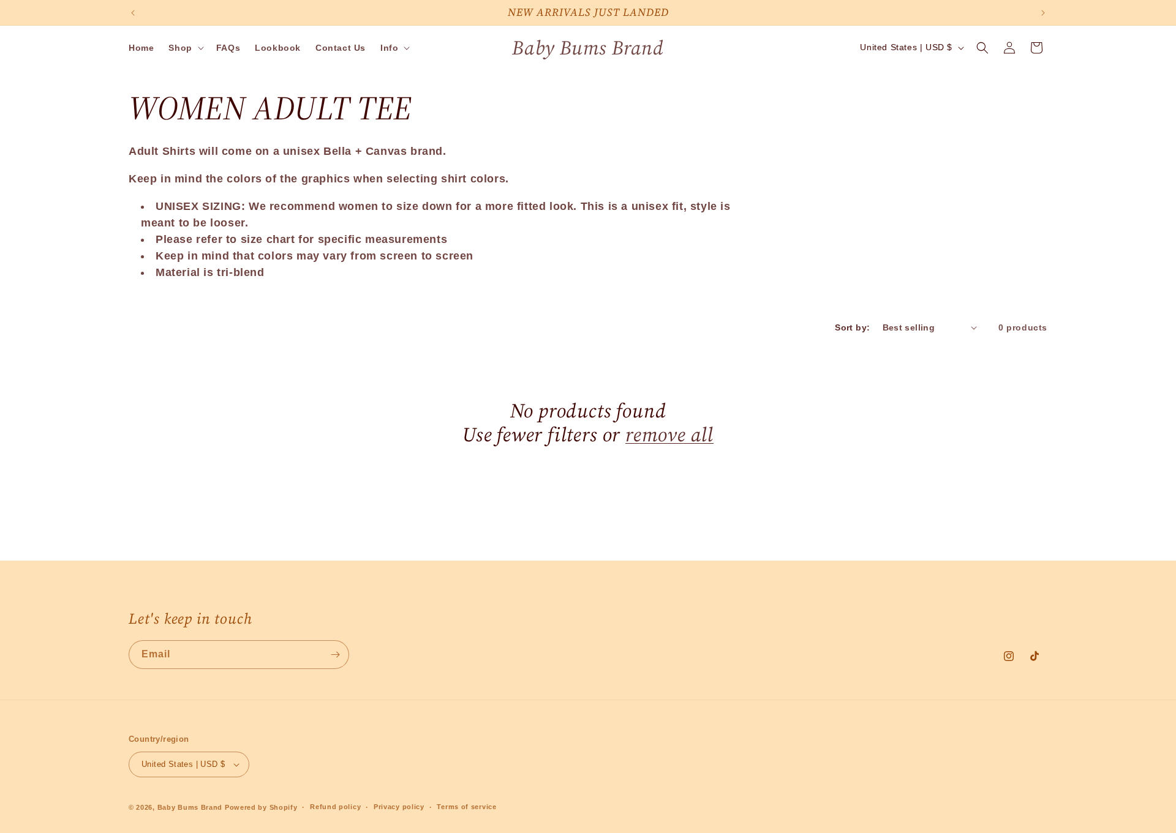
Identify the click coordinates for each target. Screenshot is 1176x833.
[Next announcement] (1043, 12)
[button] (184, 48)
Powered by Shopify (261, 807)
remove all (669, 434)
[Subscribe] (335, 654)
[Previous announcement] (132, 12)
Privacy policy (399, 806)
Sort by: (852, 327)
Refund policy (335, 806)
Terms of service (466, 806)
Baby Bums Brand (190, 807)
